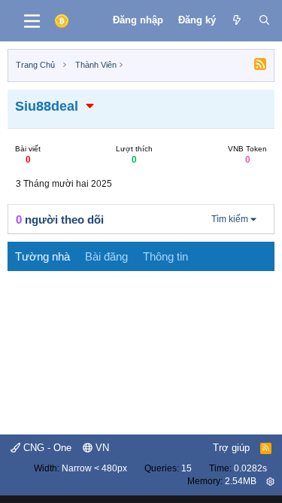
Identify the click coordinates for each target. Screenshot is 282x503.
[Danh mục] (32, 21)
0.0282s (250, 468)
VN (100, 447)
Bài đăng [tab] (106, 256)
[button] (90, 106)
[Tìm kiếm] (264, 20)
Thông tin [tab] (165, 256)
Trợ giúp (231, 447)
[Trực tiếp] (237, 20)
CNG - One (45, 447)
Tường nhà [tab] (42, 256)
